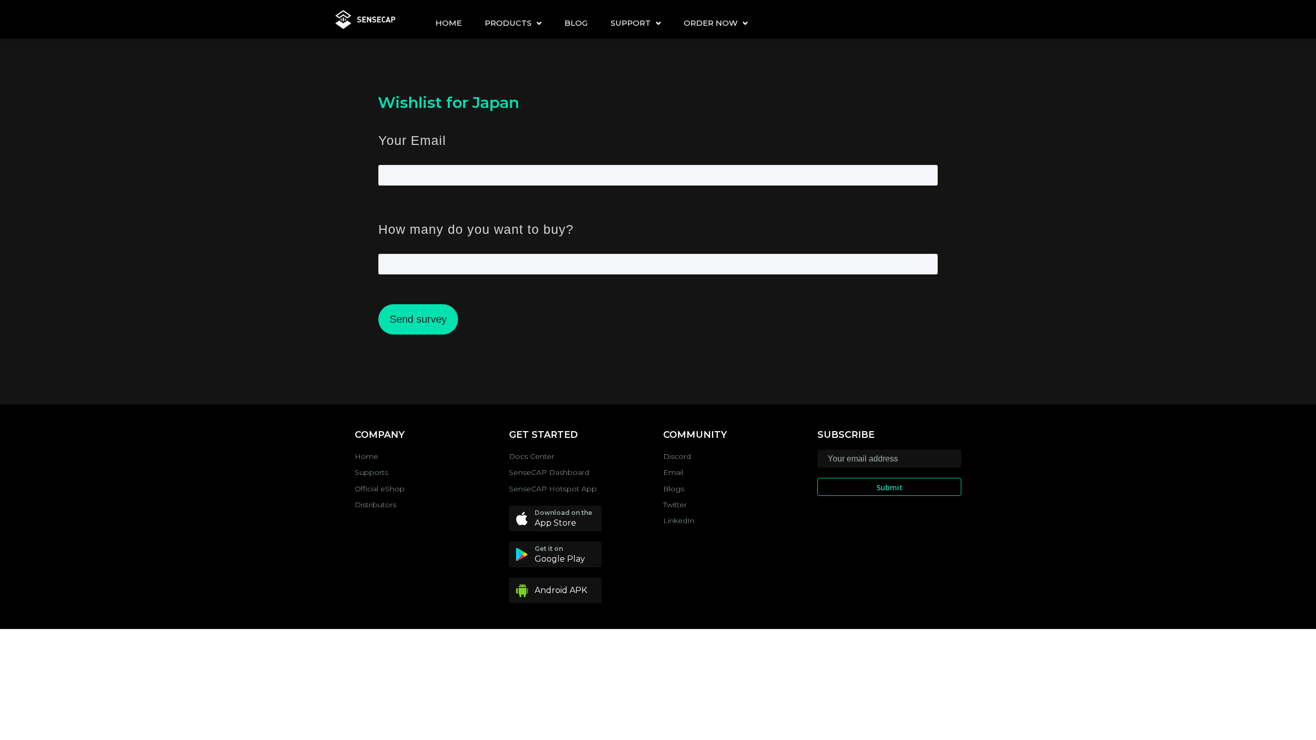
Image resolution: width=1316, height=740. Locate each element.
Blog (576, 23)
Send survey (418, 319)
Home (448, 23)
